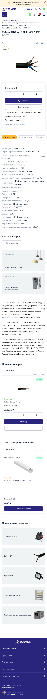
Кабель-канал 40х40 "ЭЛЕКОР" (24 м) (18, 480)
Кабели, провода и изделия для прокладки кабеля (20, 23)
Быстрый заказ (23, 107)
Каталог (14, 20)
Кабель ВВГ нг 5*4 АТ (12, 402)
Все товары (10, 370)
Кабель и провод (8, 25)
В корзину (23, 422)
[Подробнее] (15, 405)
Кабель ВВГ (22, 25)
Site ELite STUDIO (15, 694)
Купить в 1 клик (23, 428)
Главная (5, 20)
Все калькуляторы (12, 243)
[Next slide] (42, 374)
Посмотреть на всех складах (15, 124)
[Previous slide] (35, 374)
